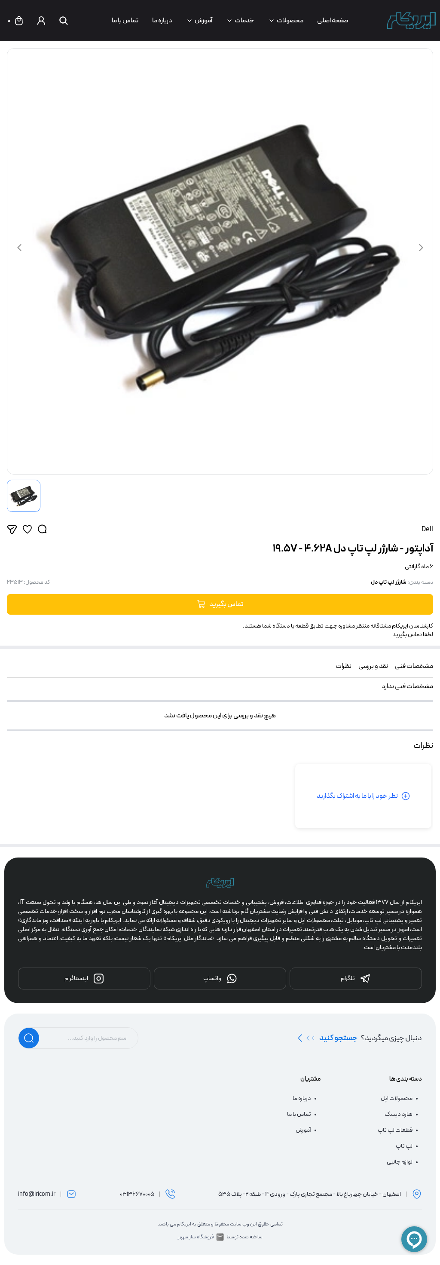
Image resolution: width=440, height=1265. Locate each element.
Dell (427, 529)
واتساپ (212, 978)
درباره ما (162, 20)
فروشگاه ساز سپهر (196, 1237)
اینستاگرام (76, 978)
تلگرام (348, 978)
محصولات (290, 20)
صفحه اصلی (332, 20)
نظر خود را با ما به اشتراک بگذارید (357, 795)
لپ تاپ (404, 1146)
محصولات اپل (396, 1098)
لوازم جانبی (399, 1162)
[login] (41, 20)
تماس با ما (125, 20)
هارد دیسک (398, 1114)
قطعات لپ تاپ (395, 1130)
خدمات (244, 20)
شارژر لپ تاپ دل (388, 582)
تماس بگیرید (226, 604)
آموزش (203, 20)
